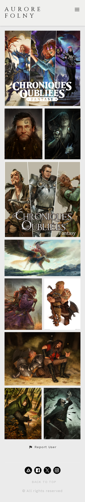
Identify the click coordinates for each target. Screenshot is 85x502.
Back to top (44, 482)
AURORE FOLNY (24, 12)
